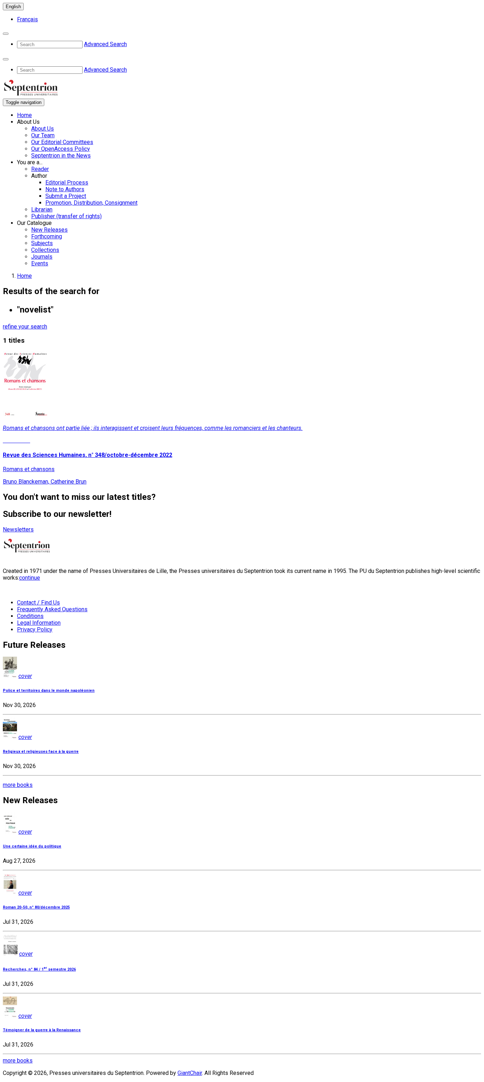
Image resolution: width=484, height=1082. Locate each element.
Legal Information (39, 622)
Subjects (42, 243)
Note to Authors (64, 189)
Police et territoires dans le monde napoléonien (49, 690)
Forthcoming (46, 236)
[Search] (6, 34)
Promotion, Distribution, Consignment (91, 202)
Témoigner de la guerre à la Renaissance (42, 1030)
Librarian (41, 209)
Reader (40, 169)
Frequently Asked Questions (52, 609)
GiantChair (190, 1073)
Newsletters (18, 529)
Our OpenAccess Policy (60, 148)
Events (39, 263)
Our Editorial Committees (62, 142)
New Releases (49, 229)
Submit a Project (65, 196)
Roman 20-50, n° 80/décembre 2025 (36, 907)
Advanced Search (105, 44)
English (13, 6)
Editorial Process (66, 182)
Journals (41, 256)
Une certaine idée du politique (32, 846)
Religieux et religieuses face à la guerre (41, 751)
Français (27, 19)
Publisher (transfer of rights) (66, 216)
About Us (42, 128)
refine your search (25, 326)
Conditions (30, 616)
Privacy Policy (34, 629)
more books (18, 785)
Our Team (43, 135)
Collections (45, 250)
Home (24, 115)
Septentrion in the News (61, 155)
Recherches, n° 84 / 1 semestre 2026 (39, 969)
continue (29, 577)
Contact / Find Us (38, 602)
